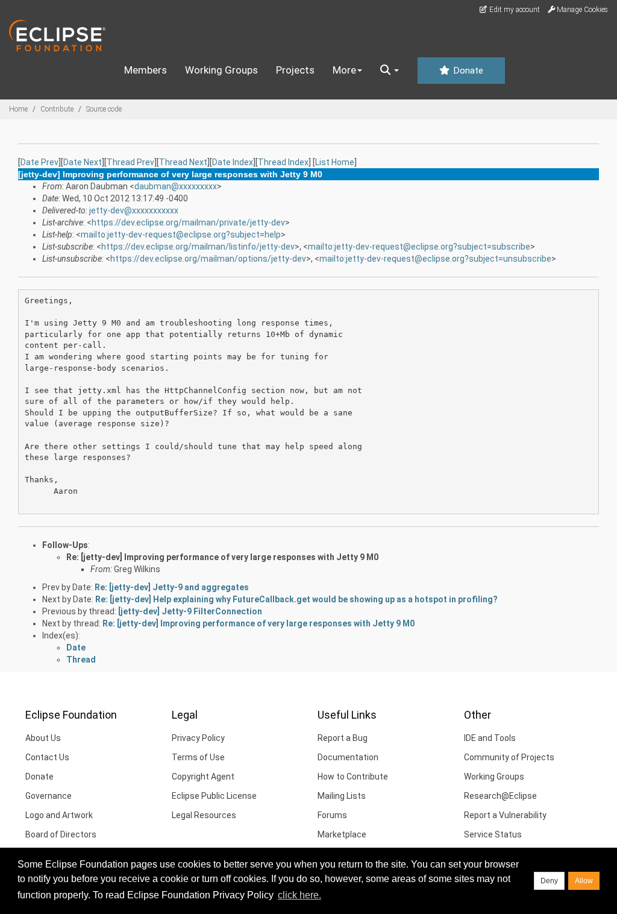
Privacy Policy (198, 738)
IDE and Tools (490, 738)
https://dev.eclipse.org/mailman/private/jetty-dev (188, 222)
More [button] (344, 70)
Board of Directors (60, 834)
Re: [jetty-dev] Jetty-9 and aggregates (172, 587)
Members (145, 70)
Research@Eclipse (500, 796)
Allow (584, 881)
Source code (104, 109)
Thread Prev (130, 162)
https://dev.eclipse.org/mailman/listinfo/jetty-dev (198, 246)
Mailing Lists (342, 796)
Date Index (232, 162)
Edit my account (513, 9)
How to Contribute (353, 776)
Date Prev (39, 162)
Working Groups (221, 70)
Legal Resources (204, 815)
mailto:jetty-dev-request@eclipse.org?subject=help (181, 234)
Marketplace (342, 834)
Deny (549, 881)
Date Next (82, 162)
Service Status (493, 834)
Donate (467, 70)
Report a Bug (343, 738)
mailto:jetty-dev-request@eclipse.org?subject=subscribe (419, 246)
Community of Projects (509, 757)
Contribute (57, 109)
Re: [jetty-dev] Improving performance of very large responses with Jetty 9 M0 (222, 557)
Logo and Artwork (59, 815)
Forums (332, 815)
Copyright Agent (203, 776)
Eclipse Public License (214, 796)
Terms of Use (198, 757)
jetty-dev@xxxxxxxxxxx (133, 210)
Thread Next (183, 162)
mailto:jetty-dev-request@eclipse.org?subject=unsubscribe (435, 258)
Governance (48, 796)
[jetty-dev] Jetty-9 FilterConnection (190, 611)
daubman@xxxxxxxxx (175, 186)
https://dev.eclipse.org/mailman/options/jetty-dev (208, 258)
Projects (295, 70)
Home (18, 109)
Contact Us (47, 757)
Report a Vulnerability (505, 815)
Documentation (348, 757)
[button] (389, 70)
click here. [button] (299, 895)
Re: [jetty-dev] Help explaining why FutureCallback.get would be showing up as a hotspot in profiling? (296, 599)
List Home (334, 162)
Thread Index (283, 162)
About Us (43, 738)
